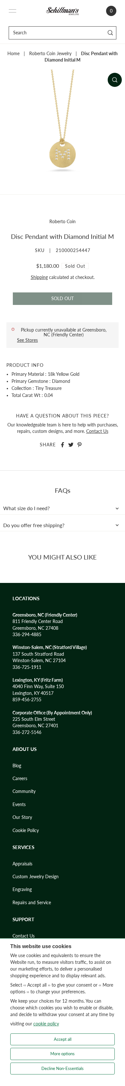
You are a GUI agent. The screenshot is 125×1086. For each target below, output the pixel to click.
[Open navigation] (12, 11)
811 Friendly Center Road (38, 621)
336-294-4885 (27, 634)
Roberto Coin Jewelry (50, 53)
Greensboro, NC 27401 (35, 725)
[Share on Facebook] (62, 444)
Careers (20, 778)
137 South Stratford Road (38, 654)
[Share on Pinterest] (79, 444)
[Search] (110, 33)
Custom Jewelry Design (36, 876)
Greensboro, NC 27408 (35, 628)
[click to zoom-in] (115, 80)
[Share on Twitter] (70, 444)
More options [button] (62, 1053)
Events (19, 804)
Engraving (22, 889)
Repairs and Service (32, 902)
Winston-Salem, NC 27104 (39, 660)
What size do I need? (26, 508)
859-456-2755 (27, 699)
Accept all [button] (62, 1039)
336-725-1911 (27, 667)
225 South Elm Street (34, 719)
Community (24, 791)
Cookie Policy (26, 830)
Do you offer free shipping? (33, 525)
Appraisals (22, 863)
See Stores (27, 340)
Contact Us (97, 431)
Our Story (22, 817)
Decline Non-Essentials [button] (62, 1068)
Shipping (39, 277)
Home (13, 53)
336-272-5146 (27, 732)
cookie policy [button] (46, 1023)
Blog (17, 765)
